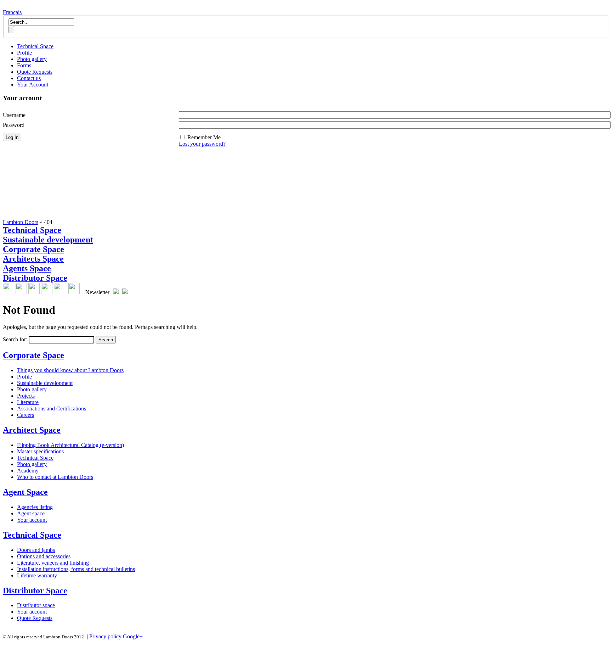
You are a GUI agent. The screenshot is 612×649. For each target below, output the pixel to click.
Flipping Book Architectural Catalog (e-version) (70, 445)
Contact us (29, 78)
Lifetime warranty (37, 575)
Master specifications (40, 451)
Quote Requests (34, 72)
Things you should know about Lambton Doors (70, 370)
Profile (24, 53)
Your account (32, 520)
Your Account (32, 85)
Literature (28, 402)
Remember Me (204, 137)
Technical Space (35, 46)
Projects (26, 396)
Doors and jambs (36, 550)
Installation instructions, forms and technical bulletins (76, 569)
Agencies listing (35, 507)
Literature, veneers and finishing (53, 563)
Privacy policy (105, 636)
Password (13, 125)
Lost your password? (202, 144)
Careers (25, 415)
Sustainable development (45, 383)
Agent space (31, 513)
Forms (24, 65)
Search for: (15, 339)
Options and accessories (43, 556)
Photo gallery (32, 59)
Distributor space (36, 605)
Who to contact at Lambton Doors (55, 477)
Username (14, 115)
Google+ (133, 636)
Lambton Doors (20, 222)
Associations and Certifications (51, 408)
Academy (28, 471)
